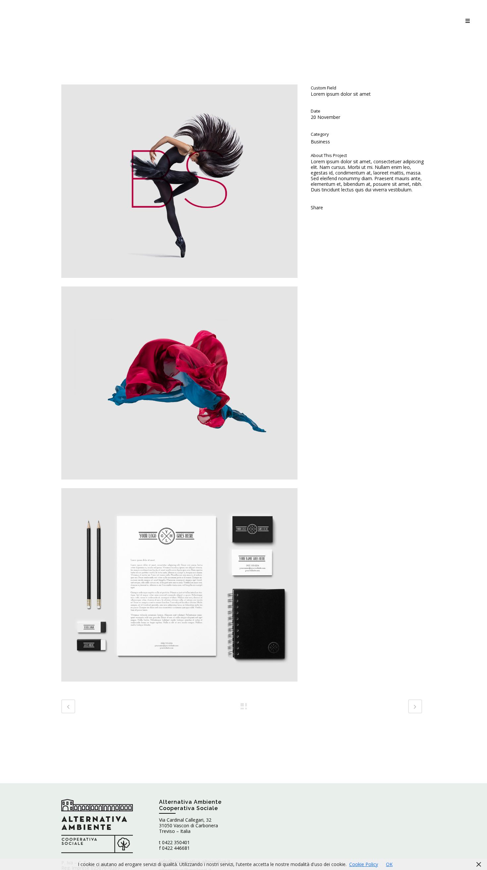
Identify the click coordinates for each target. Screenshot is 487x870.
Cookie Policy (363, 864)
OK (389, 864)
